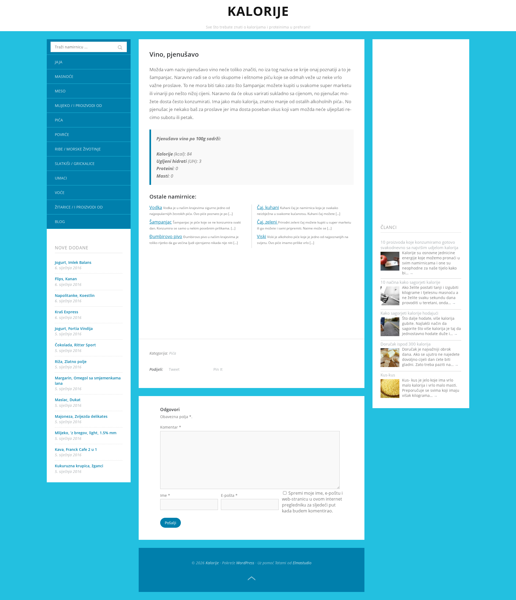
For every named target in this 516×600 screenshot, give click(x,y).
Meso (60, 91)
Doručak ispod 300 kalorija (406, 344)
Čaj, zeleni (267, 222)
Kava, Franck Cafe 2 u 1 (76, 449)
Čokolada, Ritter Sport (75, 344)
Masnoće (64, 76)
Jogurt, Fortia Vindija (74, 328)
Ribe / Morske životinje (78, 149)
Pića (59, 120)
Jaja (58, 61)
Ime (165, 495)
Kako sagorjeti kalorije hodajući (409, 313)
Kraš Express (66, 311)
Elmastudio (302, 562)
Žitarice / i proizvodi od (79, 207)
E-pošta (229, 495)
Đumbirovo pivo (165, 236)
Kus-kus (388, 375)
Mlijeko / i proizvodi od (78, 105)
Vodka (155, 207)
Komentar (170, 427)
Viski (261, 236)
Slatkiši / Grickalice (75, 163)
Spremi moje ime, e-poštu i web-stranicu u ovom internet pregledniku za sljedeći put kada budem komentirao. (312, 502)
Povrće (62, 134)
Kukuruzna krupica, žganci (79, 465)
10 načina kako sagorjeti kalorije (410, 282)
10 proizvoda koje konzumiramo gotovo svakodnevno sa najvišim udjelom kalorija (419, 244)
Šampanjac (160, 222)
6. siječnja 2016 (68, 267)
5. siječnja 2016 (68, 333)
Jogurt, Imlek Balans (73, 262)
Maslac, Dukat (68, 399)
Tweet (174, 369)
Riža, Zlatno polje (71, 361)
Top (252, 578)
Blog (60, 221)
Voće (59, 192)
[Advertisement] (251, 301)
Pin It (218, 369)
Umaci (61, 178)
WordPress (245, 562)
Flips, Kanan (66, 278)
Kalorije (258, 11)
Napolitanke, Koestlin (75, 295)
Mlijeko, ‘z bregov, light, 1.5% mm (85, 432)
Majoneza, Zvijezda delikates (81, 416)
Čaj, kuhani (268, 207)
